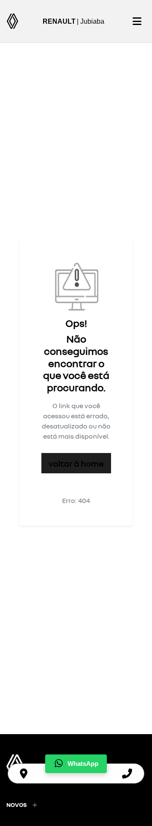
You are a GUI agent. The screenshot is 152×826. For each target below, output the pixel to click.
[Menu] (136, 21)
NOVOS (16, 804)
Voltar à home (76, 463)
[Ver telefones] (127, 773)
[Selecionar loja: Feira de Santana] (24, 773)
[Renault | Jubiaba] (12, 21)
